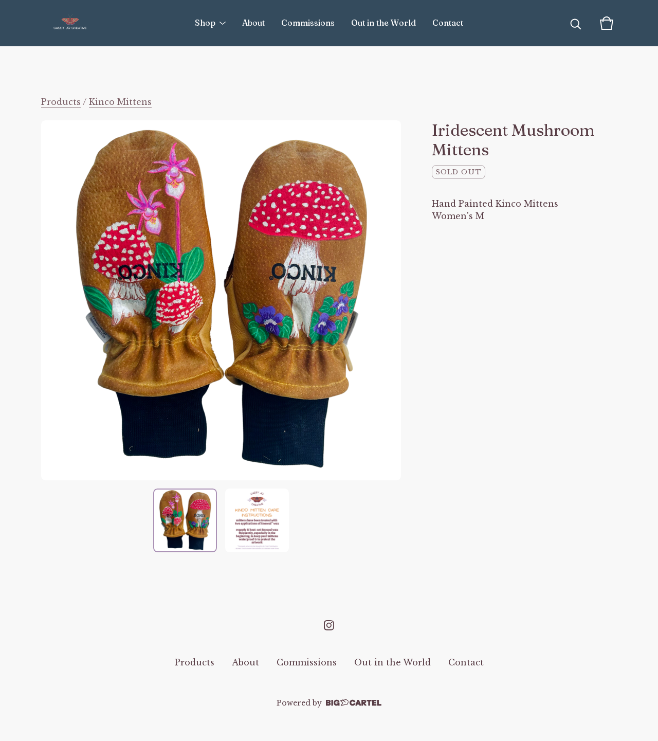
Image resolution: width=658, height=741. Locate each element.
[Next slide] (386, 300)
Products (61, 102)
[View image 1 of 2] (185, 520)
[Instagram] (329, 625)
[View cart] (606, 23)
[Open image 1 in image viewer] (221, 300)
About (253, 23)
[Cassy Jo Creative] (70, 23)
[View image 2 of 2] (257, 520)
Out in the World (383, 23)
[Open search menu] (575, 23)
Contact (447, 23)
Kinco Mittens (120, 102)
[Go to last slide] (55, 300)
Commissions (308, 23)
